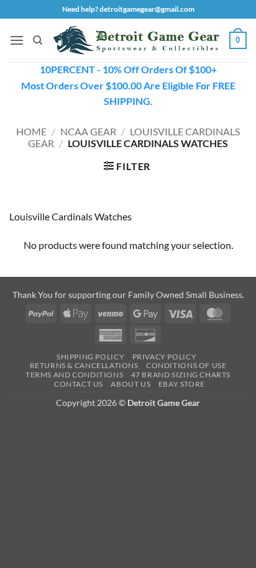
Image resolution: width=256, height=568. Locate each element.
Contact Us (78, 384)
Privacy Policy (164, 356)
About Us (130, 384)
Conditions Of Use (186, 365)
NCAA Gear (88, 131)
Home (31, 131)
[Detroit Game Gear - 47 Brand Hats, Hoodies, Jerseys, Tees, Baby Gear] (136, 40)
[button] (16, 40)
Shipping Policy (90, 356)
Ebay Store (181, 384)
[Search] (37, 40)
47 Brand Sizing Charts (181, 374)
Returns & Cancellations (84, 365)
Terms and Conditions (74, 374)
